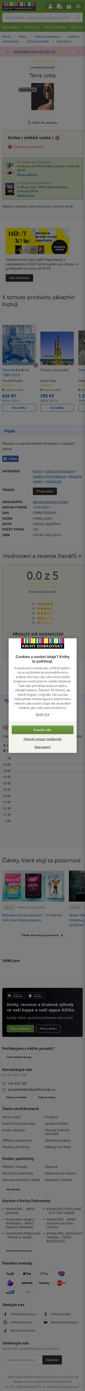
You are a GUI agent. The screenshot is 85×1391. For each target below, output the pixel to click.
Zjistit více (42, 714)
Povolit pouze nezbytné (42, 738)
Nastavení (42, 746)
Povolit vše (42, 730)
